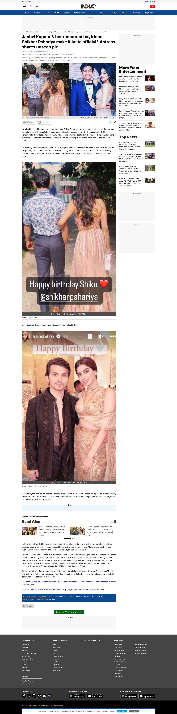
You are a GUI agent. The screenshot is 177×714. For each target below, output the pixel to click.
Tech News (56, 662)
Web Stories (26, 670)
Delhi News (118, 647)
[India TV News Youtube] (154, 1)
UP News (117, 665)
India (47, 13)
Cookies (40, 711)
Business (136, 13)
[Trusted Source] (44, 122)
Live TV (24, 665)
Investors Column (27, 659)
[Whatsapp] (110, 122)
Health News (57, 670)
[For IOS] (146, 696)
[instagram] (34, 696)
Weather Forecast (28, 681)
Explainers (56, 665)
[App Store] (95, 696)
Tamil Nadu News (120, 662)
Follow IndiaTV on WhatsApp (67, 612)
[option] (45, 531)
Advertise (25, 650)
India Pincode (26, 684)
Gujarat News (118, 670)
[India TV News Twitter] (152, 1)
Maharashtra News (141, 644)
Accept (122, 711)
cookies (111, 711)
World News (57, 647)
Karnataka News (119, 676)
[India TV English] (88, 6)
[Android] (148, 1)
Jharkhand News (119, 653)
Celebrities (40, 32)
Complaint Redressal (29, 653)
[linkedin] (44, 696)
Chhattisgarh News (120, 667)
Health (125, 13)
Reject (134, 711)
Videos (37, 13)
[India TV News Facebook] (150, 1)
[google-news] (50, 696)
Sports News (57, 659)
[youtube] (39, 696)
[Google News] (28, 122)
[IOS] (146, 1)
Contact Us (25, 644)
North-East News (120, 659)
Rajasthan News (140, 647)
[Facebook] (24, 696)
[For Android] (128, 696)
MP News (117, 656)
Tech (93, 13)
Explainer (149, 13)
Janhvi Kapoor (28, 606)
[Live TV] (152, 6)
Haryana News (119, 650)
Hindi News (26, 662)
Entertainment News (59, 656)
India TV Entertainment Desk (38, 52)
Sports (66, 13)
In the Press (26, 656)
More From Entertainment (132, 69)
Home (26, 13)
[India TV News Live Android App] (77, 696)
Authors (24, 667)
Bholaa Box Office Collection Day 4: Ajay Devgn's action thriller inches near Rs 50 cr (67, 589)
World (56, 13)
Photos (102, 13)
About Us (25, 647)
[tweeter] (29, 696)
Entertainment (79, 13)
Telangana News (140, 650)
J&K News (117, 673)
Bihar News (118, 644)
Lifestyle (114, 13)
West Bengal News (141, 653)
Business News (58, 667)
